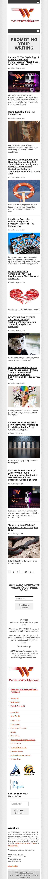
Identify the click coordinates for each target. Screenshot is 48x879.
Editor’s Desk (15, 724)
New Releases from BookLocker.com (23, 740)
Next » (32, 572)
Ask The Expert (16, 743)
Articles (13, 732)
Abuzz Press (31, 843)
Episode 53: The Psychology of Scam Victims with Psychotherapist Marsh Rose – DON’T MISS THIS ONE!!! (24, 61)
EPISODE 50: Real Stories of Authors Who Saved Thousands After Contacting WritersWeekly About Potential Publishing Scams (23, 475)
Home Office (15, 736)
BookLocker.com (20, 843)
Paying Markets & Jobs (18, 747)
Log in (12, 875)
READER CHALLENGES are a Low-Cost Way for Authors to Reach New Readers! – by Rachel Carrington (23, 426)
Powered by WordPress (22, 875)
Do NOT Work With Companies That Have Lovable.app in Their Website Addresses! (23, 275)
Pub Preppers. (13, 845)
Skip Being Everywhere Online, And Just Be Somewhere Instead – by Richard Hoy (21, 222)
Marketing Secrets (17, 751)
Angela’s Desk (15, 720)
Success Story (16, 759)
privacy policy (13, 866)
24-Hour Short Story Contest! (20, 755)
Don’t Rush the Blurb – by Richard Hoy (21, 113)
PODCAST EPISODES (18, 728)
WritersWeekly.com (26, 873)
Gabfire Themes (25, 877)
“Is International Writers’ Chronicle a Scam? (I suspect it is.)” (23, 527)
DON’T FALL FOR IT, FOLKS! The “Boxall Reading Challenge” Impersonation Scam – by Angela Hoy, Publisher (22, 322)
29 (26, 572)
